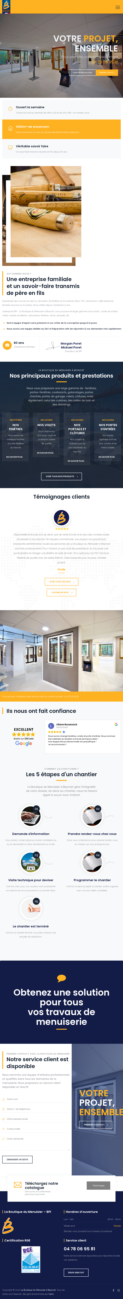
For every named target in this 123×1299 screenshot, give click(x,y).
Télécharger (98, 1185)
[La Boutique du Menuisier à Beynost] (6, 7)
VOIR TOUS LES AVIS (60, 581)
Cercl (51, 1294)
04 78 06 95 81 (79, 1249)
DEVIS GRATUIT (76, 1272)
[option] (61, 541)
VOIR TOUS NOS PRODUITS (60, 476)
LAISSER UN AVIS (60, 592)
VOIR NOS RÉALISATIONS (82, 72)
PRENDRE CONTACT (106, 72)
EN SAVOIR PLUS (14, 457)
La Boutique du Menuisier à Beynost (38, 1290)
